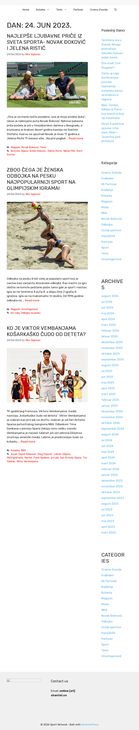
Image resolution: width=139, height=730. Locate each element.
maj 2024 (107, 451)
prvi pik (55, 457)
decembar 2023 (112, 480)
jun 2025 (107, 376)
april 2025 (108, 388)
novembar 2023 (112, 486)
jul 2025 (106, 371)
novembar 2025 (112, 348)
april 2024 (108, 457)
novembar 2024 (112, 417)
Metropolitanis (15, 457)
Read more (76, 138)
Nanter (28, 457)
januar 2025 (109, 405)
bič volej (15, 312)
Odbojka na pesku (31, 312)
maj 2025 (107, 382)
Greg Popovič (44, 454)
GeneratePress (90, 724)
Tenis (59, 9)
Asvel (14, 454)
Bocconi (15, 150)
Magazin (15, 147)
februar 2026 (110, 330)
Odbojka (107, 224)
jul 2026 (106, 301)
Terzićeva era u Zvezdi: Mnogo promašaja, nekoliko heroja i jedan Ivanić (112, 48)
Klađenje (107, 190)
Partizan (78, 9)
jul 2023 (106, 509)
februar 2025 (110, 399)
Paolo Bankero (41, 457)
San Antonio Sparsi (70, 457)
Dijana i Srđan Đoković (33, 150)
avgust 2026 (109, 296)
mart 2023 (108, 532)
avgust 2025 (109, 365)
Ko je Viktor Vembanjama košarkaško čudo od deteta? (46, 331)
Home (25, 9)
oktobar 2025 (110, 353)
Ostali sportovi (111, 230)
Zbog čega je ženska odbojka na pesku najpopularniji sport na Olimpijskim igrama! (41, 179)
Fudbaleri (107, 178)
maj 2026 (107, 313)
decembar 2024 (112, 411)
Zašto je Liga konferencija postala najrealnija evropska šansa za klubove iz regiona (112, 86)
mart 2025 (108, 394)
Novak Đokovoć (30, 147)
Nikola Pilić (69, 150)
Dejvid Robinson (27, 454)
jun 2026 (107, 307)
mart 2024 (108, 463)
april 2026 (108, 319)
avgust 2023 (109, 503)
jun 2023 (107, 515)
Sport (105, 247)
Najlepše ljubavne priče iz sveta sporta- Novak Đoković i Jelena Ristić (46, 42)
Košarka (40, 9)
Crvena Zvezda (98, 9)
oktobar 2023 (110, 492)
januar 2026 (109, 336)
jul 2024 (106, 440)
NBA (23, 450)
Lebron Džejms (62, 454)
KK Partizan (109, 184)
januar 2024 (109, 474)
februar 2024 (110, 469)
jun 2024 (107, 446)
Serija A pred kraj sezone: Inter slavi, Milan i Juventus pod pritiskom (112, 132)
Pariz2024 (108, 236)
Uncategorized (29, 309)
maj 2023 (107, 521)
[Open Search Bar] (115, 9)
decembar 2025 (112, 342)
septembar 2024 (112, 428)
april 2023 (108, 526)
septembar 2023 (112, 498)
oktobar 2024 (110, 423)
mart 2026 (108, 324)
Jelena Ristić (54, 150)
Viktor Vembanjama (27, 461)
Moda (105, 207)
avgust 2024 (109, 434)
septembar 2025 (112, 359)
